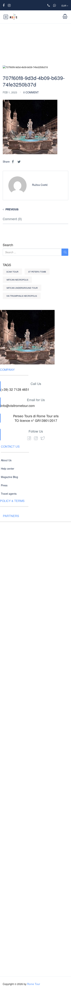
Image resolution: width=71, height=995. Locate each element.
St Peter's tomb (37, 271)
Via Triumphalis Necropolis (21, 295)
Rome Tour (33, 984)
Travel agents (9, 493)
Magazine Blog (9, 477)
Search (8, 245)
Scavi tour (12, 271)
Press (4, 485)
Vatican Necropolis (17, 279)
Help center (7, 468)
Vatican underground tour (22, 287)
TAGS (7, 265)
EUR (64, 5)
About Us (6, 460)
